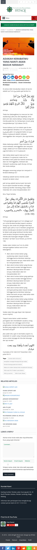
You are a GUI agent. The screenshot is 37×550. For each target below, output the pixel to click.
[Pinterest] (16, 77)
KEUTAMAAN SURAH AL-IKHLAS (13, 416)
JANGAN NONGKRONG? (10, 399)
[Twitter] (8, 77)
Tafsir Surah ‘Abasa (20, 373)
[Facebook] (5, 77)
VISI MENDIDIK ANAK (10, 424)
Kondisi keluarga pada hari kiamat (13, 364)
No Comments (14, 70)
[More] (28, 77)
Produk (8, 540)
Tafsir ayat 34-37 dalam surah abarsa (13, 370)
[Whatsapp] (24, 77)
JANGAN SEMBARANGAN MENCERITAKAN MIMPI (19, 25)
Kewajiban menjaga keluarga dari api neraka (15, 361)
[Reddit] (20, 77)
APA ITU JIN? (7, 407)
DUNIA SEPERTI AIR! (9, 391)
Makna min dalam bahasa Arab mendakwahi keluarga (18, 367)
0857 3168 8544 (21, 503)
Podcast (14, 540)
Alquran (6, 70)
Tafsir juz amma (8, 373)
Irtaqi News (22, 540)
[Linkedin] (12, 77)
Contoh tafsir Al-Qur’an (14, 358)
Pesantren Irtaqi (13, 68)
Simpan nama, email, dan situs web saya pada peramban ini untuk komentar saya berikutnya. (18, 468)
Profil (29, 540)
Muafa (13, 80)
